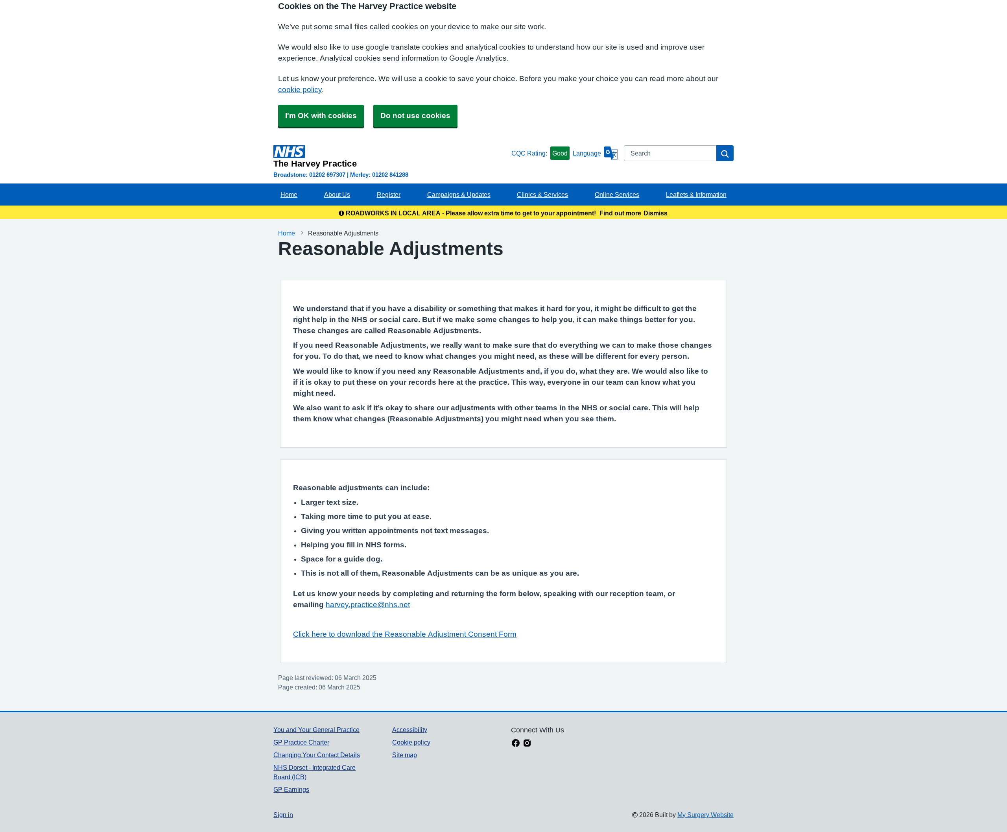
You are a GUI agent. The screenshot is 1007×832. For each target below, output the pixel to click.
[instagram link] (527, 743)
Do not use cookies (415, 115)
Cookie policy (411, 742)
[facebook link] (515, 743)
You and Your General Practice (316, 729)
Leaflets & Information (696, 194)
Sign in (283, 815)
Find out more (620, 213)
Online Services (617, 194)
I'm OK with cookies (321, 115)
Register (388, 194)
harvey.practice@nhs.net (368, 604)
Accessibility (409, 729)
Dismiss (656, 213)
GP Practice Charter (301, 742)
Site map (404, 755)
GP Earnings (291, 789)
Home (288, 194)
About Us (337, 194)
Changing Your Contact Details (316, 755)
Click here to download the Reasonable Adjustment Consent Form (404, 634)
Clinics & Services (542, 194)
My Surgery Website (705, 815)
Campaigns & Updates (459, 194)
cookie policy (300, 89)
